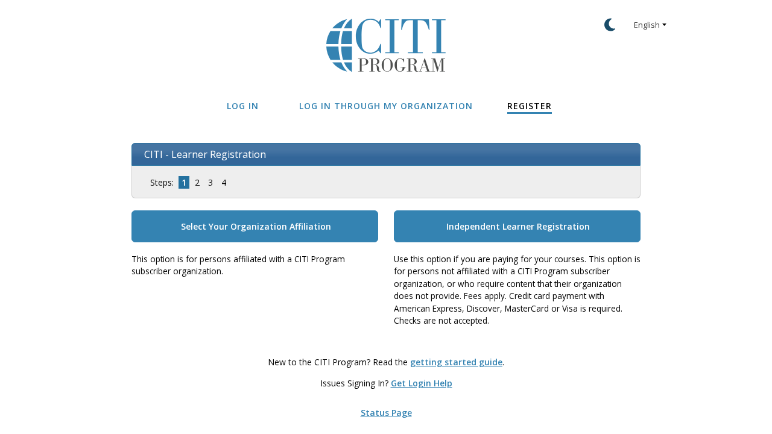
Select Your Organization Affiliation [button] (256, 226)
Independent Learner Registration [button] (518, 226)
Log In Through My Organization (386, 106)
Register (529, 106)
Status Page (386, 412)
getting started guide (456, 362)
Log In (243, 106)
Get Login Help (421, 383)
